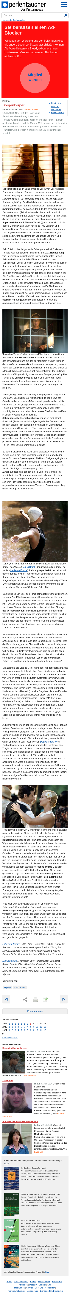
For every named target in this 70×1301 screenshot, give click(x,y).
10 (37, 1027)
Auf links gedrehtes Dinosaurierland (20, 1121)
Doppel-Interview (48, 741)
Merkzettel (56, 109)
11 (41, 1027)
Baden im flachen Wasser (14, 1048)
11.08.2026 (47, 1125)
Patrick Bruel (28, 567)
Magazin (33, 1285)
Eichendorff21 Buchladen (51, 1291)
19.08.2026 (40, 1052)
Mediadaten (19, 1288)
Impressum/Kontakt (16, 1291)
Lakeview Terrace (11, 944)
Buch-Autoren (44, 1281)
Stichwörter (57, 1281)
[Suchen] (66, 15)
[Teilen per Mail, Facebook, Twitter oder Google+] (25, 999)
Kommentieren (57, 112)
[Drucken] (35, 1000)
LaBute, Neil (19, 987)
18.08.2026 (47, 1084)
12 (45, 1027)
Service (29, 1288)
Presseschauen (21, 1281)
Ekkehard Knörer (30, 109)
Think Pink (7, 1080)
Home (9, 1281)
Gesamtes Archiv (10, 1038)
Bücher (33, 1281)
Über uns (39, 1288)
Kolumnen (23, 1285)
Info (6, 1163)
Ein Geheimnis (9, 961)
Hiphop (7, 987)
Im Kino (6, 101)
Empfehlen (56, 103)
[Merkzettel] (45, 1000)
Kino (49, 1285)
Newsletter (50, 1288)
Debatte (42, 1285)
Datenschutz (33, 1291)
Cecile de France (18, 570)
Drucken (55, 106)
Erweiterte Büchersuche (14, 20)
